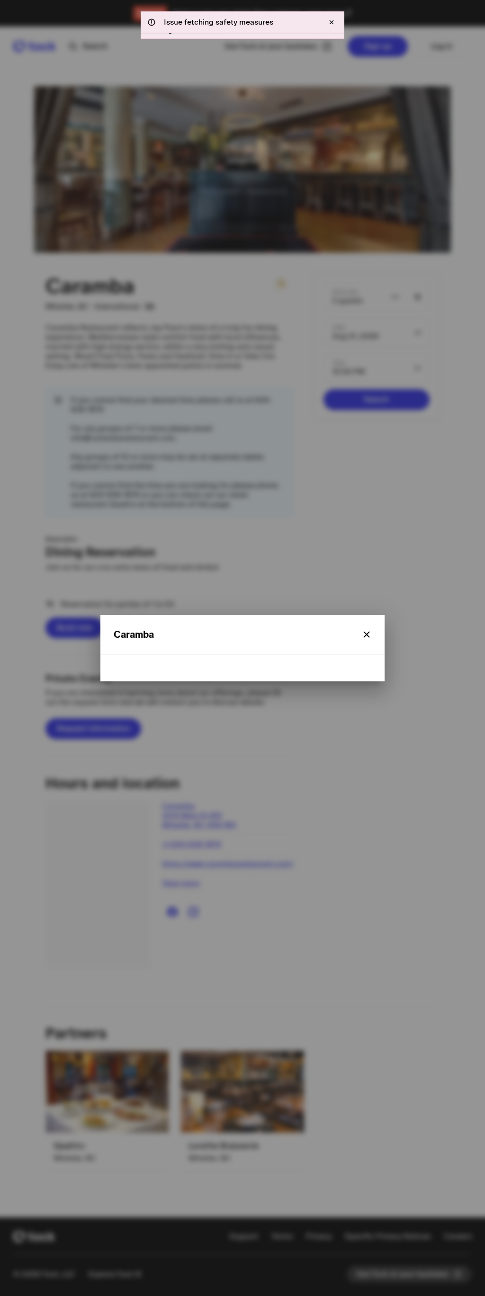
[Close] (366, 634)
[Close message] (331, 22)
